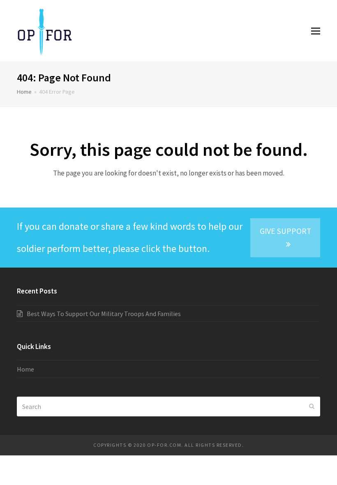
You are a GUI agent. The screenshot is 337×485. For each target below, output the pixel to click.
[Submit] (311, 406)
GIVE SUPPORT (285, 231)
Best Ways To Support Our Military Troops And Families (104, 313)
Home (24, 91)
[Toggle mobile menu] (315, 31)
